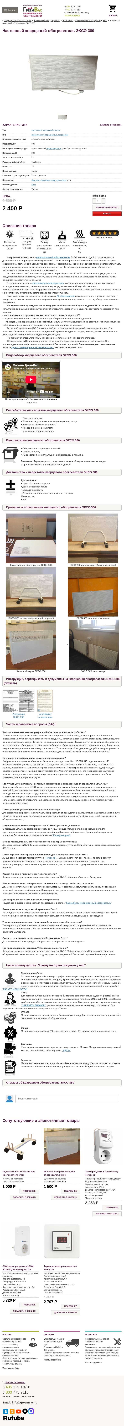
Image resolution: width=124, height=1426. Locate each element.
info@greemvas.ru (24, 1402)
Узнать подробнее (11, 1368)
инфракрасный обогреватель (53, 257)
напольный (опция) (51, 130)
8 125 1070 (72, 6)
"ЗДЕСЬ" (66, 1050)
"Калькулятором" (61, 835)
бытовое (35, 180)
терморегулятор (53, 148)
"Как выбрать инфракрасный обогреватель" (88, 903)
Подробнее (29, 1191)
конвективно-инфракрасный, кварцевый (49, 135)
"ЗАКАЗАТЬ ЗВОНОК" (33, 1005)
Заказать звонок (72, 15)
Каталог (12, 10)
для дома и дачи (47, 180)
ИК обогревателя (66, 296)
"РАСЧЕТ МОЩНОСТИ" (14, 989)
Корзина (113, 15)
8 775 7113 (72, 9)
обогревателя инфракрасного (48, 283)
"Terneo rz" (50, 857)
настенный (36, 130)
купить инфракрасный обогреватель (32, 347)
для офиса (61, 180)
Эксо (33, 185)
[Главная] (32, 10)
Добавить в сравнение (111, 125)
